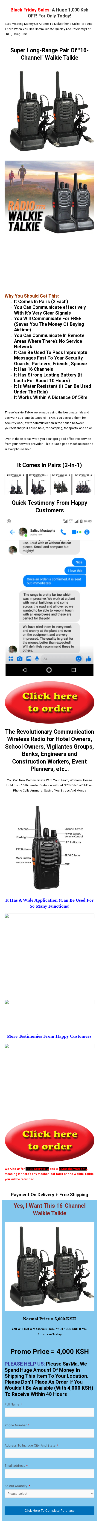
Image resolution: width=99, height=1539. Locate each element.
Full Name (13, 1404)
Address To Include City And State (31, 1445)
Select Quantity (17, 1486)
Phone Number (17, 1425)
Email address (16, 1465)
